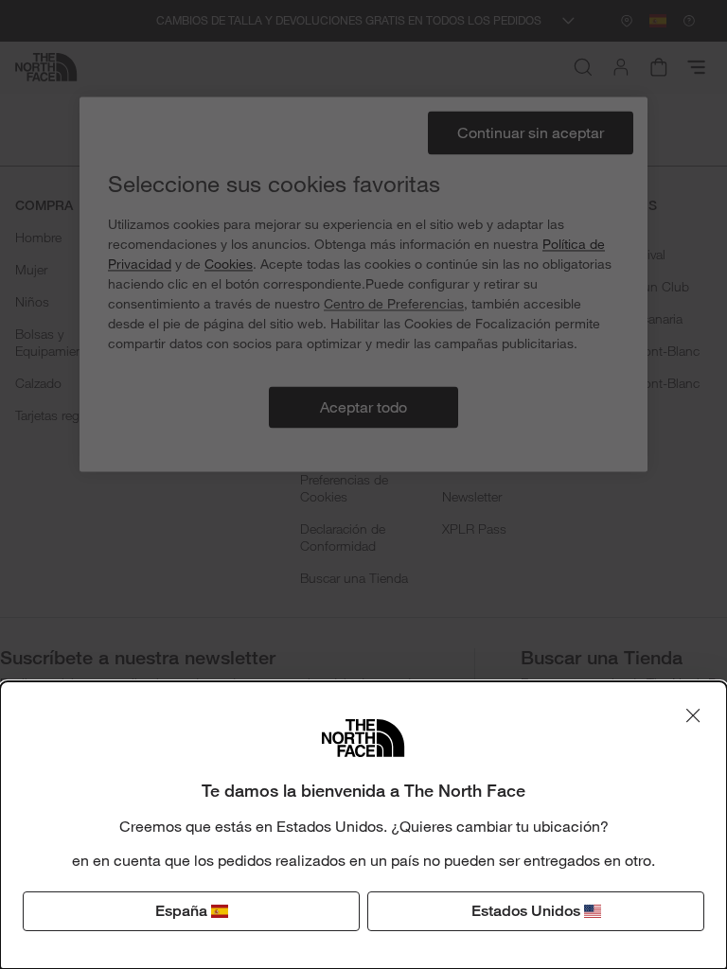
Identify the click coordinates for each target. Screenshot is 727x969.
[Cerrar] (693, 715)
